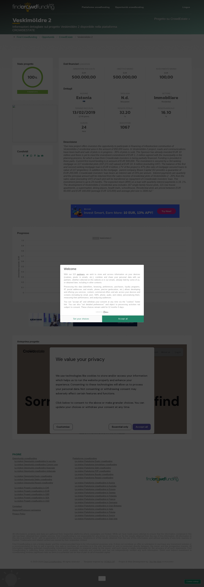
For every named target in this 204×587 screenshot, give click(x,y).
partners (81, 274)
